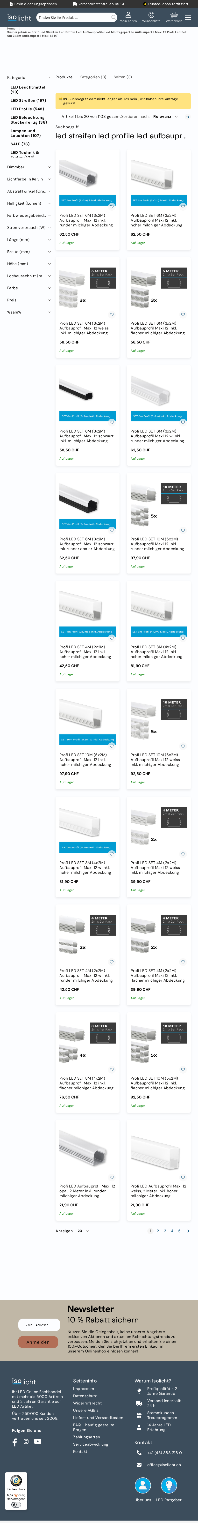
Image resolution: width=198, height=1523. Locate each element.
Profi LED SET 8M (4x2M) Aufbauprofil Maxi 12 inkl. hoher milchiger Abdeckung (156, 652)
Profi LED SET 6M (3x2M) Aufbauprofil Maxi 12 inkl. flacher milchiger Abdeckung (158, 328)
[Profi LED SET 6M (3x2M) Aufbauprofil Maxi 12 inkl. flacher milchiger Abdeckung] (159, 290)
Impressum (83, 1388)
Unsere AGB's (86, 1410)
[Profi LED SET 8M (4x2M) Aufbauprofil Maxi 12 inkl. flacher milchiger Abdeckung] (87, 1045)
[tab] (64, 76)
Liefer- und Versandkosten (98, 1417)
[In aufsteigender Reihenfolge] (188, 117)
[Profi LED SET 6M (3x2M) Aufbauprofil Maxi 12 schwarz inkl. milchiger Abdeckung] (87, 398)
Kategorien (93, 77)
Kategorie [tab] (16, 77)
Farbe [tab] (12, 288)
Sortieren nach (135, 116)
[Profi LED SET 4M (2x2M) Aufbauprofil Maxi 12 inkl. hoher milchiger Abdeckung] (87, 614)
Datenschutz (85, 1395)
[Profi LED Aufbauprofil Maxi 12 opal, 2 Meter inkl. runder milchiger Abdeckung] (87, 1153)
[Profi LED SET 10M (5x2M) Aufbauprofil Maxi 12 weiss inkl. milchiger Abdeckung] (159, 722)
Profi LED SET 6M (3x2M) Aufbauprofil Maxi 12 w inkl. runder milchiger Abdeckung (157, 436)
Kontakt (80, 1451)
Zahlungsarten (86, 1437)
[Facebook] (14, 1441)
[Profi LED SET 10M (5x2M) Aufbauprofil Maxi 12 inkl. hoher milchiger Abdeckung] (87, 722)
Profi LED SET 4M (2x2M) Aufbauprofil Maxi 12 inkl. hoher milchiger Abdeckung (85, 652)
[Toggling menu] (188, 17)
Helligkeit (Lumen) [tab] (24, 203)
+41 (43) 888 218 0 (164, 1452)
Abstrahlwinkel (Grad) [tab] (27, 191)
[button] (166, 116)
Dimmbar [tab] (15, 167)
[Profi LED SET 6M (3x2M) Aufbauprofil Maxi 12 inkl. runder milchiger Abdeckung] (87, 183)
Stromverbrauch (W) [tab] (26, 227)
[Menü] (24, 1475)
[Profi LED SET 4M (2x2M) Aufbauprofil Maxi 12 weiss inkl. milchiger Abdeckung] (159, 830)
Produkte (64, 77)
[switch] (16, 1505)
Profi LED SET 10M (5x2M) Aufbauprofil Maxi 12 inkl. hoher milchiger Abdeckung (85, 760)
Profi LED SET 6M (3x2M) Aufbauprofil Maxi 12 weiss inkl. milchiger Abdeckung (84, 328)
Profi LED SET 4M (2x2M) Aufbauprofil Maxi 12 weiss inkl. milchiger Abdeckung (155, 867)
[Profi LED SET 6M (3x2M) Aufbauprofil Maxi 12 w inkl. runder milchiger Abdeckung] (159, 398)
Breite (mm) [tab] (18, 251)
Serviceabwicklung (90, 1444)
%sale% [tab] (14, 312)
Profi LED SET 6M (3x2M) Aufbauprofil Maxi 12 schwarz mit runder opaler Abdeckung (87, 544)
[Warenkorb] (174, 17)
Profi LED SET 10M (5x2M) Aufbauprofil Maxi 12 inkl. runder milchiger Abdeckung (157, 544)
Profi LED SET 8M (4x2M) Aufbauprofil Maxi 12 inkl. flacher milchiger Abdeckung (86, 1083)
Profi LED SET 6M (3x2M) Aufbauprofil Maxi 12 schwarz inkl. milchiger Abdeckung (86, 436)
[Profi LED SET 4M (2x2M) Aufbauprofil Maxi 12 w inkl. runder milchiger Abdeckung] (87, 938)
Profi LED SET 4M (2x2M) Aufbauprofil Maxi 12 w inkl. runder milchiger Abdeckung (86, 975)
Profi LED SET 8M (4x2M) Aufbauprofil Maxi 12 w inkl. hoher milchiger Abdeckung (85, 867)
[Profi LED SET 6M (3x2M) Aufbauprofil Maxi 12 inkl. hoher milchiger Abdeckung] (159, 183)
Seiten (123, 77)
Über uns (142, 1499)
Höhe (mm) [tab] (17, 263)
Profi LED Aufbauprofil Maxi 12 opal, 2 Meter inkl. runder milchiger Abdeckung (87, 1191)
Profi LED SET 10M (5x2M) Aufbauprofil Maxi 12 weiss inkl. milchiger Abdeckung (155, 760)
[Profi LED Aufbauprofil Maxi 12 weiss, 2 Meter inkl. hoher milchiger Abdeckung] (159, 1153)
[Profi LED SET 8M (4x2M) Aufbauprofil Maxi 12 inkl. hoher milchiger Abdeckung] (159, 614)
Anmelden (38, 1342)
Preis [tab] (11, 300)
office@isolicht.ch (164, 1465)
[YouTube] (37, 1441)
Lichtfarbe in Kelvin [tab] (25, 179)
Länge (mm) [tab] (18, 239)
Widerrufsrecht (87, 1403)
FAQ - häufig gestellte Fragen (93, 1427)
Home (11, 28)
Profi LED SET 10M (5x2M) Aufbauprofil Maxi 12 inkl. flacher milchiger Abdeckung (158, 1083)
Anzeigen (64, 1231)
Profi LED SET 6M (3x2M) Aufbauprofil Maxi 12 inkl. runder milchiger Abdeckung (86, 220)
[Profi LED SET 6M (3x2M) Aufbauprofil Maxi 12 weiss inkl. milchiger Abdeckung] (87, 290)
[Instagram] (26, 1441)
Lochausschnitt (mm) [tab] (27, 275)
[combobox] (76, 17)
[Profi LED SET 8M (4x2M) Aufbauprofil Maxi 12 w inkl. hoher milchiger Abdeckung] (87, 830)
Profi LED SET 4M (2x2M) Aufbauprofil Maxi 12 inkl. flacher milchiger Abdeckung (158, 975)
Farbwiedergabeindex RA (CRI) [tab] (29, 215)
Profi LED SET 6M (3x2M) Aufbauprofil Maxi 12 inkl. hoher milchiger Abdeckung (156, 220)
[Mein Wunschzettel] (151, 17)
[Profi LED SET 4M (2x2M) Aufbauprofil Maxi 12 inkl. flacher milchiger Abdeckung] (159, 938)
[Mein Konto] (128, 17)
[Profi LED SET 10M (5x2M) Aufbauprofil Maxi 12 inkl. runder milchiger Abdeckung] (159, 506)
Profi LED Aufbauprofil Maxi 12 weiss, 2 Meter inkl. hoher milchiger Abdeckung (158, 1191)
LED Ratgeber (169, 1499)
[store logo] (20, 17)
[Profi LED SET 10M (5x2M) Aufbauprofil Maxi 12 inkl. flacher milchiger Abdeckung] (159, 1045)
